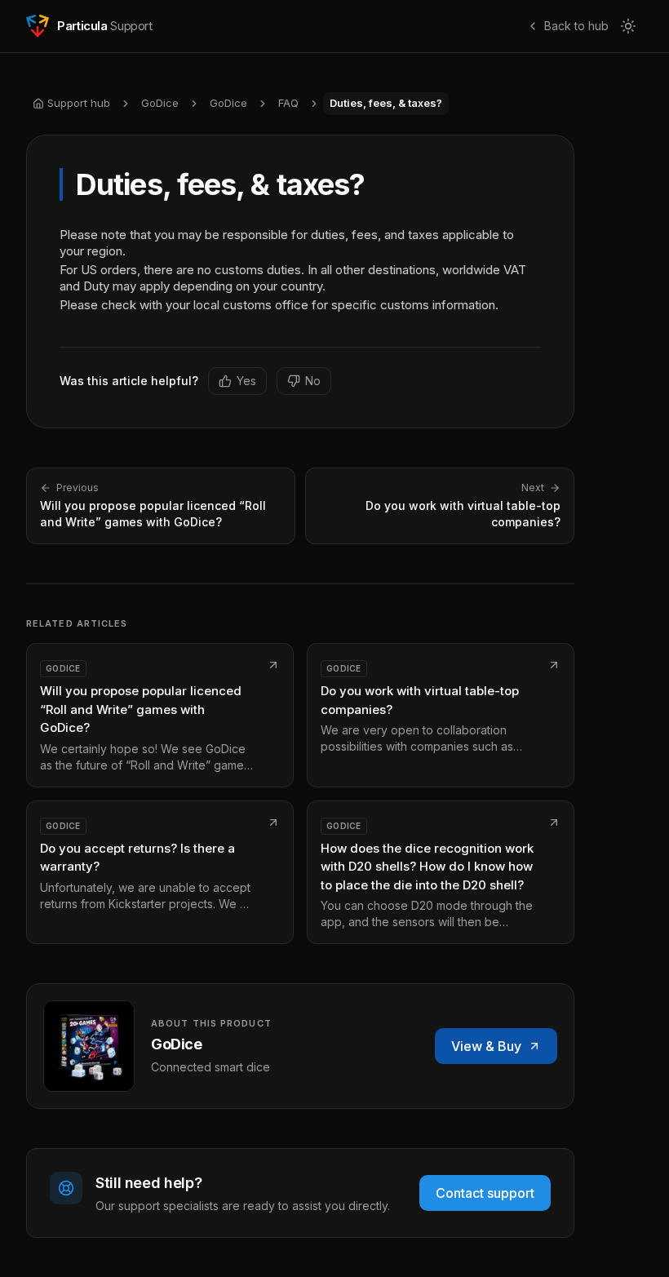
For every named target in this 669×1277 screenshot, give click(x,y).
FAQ (288, 102)
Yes (246, 381)
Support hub (78, 102)
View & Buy (486, 1046)
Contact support (485, 1193)
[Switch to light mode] (628, 26)
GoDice (160, 102)
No (313, 381)
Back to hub (576, 26)
